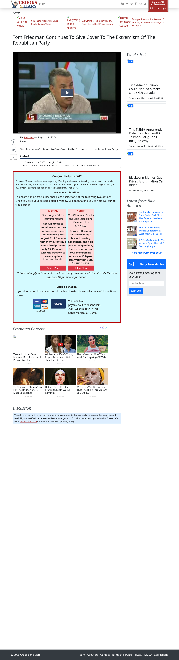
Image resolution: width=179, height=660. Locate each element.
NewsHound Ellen (137, 98)
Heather (29, 137)
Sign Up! (136, 290)
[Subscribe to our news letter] (140, 4)
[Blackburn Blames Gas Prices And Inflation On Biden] (146, 163)
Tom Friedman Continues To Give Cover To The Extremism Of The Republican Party (84, 40)
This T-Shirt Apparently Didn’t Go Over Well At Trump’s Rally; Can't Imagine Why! (145, 135)
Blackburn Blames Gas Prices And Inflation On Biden (146, 181)
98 (129, 105)
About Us (92, 654)
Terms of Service (28, 421)
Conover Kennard (137, 146)
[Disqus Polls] (67, 460)
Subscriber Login (158, 8)
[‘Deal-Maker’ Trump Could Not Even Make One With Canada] (146, 70)
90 (129, 61)
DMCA (148, 654)
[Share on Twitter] (13, 149)
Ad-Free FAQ (54, 277)
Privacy (138, 654)
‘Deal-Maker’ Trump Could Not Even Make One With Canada (145, 89)
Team (81, 654)
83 (129, 153)
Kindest (40, 310)
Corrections (161, 654)
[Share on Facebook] (13, 142)
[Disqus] (67, 529)
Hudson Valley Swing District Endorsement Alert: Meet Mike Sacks (150, 230)
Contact (105, 654)
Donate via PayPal (58, 304)
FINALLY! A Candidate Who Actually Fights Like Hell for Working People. (152, 243)
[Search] (145, 4)
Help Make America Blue (147, 252)
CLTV (42, 4)
